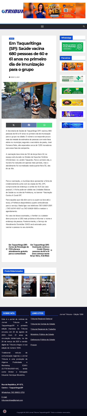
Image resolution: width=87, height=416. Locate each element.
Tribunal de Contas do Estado (43, 324)
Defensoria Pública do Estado (43, 340)
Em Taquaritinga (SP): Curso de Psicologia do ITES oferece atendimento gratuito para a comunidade (19, 249)
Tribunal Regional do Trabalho (43, 329)
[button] (54, 10)
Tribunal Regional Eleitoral (41, 319)
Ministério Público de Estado (42, 334)
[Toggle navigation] (42, 26)
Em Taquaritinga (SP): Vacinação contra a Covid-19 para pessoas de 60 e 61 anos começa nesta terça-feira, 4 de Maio (39, 250)
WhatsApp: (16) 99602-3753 (13, 392)
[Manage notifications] (4, 411)
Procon (34, 345)
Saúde (12, 38)
